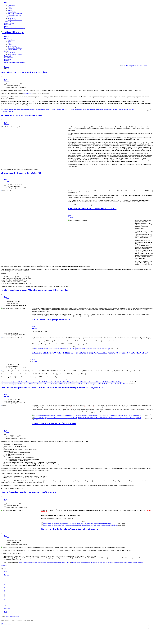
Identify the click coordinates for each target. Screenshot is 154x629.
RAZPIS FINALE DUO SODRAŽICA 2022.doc (97, 523)
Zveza (6, 4)
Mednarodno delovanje (14, 15)
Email (7, 81)
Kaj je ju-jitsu (11, 18)
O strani (13, 620)
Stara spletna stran (28, 620)
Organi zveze (11, 5)
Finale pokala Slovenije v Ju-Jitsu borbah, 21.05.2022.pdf (94, 348)
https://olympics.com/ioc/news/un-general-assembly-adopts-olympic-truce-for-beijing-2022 (44, 562)
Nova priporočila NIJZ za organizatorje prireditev (24, 72)
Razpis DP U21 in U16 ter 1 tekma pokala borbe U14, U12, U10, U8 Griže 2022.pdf (117, 415)
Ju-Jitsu (6, 16)
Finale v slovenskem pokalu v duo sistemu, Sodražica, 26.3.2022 (30, 492)
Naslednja (7, 608)
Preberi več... (4, 565)
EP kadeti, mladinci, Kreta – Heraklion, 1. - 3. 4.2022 (92, 208)
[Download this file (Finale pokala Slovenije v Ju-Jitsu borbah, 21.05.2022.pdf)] (55, 348)
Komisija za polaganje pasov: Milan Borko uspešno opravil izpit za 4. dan (34, 290)
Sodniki (10, 10)
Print (5, 79)
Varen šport (7, 21)
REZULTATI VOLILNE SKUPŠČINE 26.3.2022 (54, 423)
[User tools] (1, 76)
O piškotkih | (20, 620)
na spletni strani (27, 93)
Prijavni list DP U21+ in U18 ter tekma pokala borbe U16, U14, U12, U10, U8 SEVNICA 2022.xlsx (99, 384)
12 (5, 605)
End (5, 612)
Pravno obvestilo (5, 620)
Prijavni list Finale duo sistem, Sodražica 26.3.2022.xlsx (102, 525)
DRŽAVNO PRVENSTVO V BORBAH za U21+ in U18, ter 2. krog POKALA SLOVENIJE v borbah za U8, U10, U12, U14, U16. (90, 353)
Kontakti (6, 26)
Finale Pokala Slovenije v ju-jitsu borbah (51, 320)
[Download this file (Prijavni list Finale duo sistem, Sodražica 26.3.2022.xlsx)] (64, 525)
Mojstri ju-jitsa (12, 12)
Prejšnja (6, 575)
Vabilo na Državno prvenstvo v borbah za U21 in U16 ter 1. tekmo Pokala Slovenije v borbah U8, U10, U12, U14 (52, 388)
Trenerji (10, 8)
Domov (6, 2)
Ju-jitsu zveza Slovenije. (12, 616)
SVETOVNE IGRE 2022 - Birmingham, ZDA (21, 115)
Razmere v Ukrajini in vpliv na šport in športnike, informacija (69, 529)
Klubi (9, 7)
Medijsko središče (9, 23)
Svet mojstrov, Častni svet (15, 13)
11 (5, 602)
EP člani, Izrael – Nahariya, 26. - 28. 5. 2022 (21, 173)
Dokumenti (7, 24)
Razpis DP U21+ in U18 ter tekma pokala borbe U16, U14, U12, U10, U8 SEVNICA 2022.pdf (95, 382)
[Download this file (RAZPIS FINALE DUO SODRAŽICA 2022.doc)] (62, 523)
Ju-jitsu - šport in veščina (15, 20)
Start (5, 571)
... (4, 581)
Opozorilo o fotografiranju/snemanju (14, 28)
